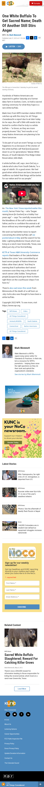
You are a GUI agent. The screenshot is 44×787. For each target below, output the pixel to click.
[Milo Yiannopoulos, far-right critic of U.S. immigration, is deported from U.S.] (9, 475)
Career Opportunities (12, 734)
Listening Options (11, 729)
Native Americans (30, 326)
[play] (3, 784)
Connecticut (14, 326)
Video (25, 311)
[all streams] (41, 784)
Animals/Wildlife (16, 321)
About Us (8, 724)
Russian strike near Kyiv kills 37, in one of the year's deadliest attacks (29, 494)
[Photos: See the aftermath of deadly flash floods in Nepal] (9, 509)
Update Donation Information (15, 753)
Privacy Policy (9, 744)
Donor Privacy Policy (12, 748)
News (20, 522)
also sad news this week (20, 288)
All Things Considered (17, 316)
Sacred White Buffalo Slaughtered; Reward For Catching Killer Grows (21, 659)
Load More (22, 689)
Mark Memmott (15, 35)
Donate (37, 3)
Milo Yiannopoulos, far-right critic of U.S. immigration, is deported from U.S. (29, 476)
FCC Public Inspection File (13, 739)
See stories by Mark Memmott (28, 374)
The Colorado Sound (12, 763)
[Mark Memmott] (7, 351)
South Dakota (32, 321)
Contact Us (8, 758)
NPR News (13, 311)
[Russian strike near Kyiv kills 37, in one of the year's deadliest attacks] (9, 492)
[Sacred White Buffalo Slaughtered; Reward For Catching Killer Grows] (21, 638)
